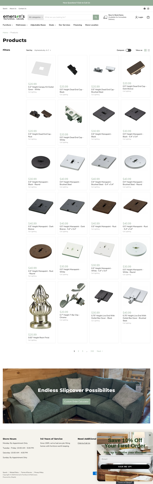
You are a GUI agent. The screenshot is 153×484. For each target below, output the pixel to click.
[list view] (148, 50)
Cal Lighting (32, 92)
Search (5, 9)
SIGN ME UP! (125, 467)
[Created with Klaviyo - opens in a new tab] (125, 482)
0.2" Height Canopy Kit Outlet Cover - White (41, 88)
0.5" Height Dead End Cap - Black (71, 90)
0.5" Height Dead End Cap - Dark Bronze (134, 87)
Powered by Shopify (9, 477)
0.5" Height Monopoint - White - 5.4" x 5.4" (101, 269)
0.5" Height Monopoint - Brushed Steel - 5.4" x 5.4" (102, 183)
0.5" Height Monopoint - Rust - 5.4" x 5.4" (135, 227)
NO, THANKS (125, 473)
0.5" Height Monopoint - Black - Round (38, 183)
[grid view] (145, 50)
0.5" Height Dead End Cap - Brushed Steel (103, 90)
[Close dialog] (150, 435)
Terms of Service (26, 472)
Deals (52, 25)
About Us (13, 9)
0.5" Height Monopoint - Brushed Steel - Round (133, 183)
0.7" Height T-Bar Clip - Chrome (70, 316)
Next (99, 351)
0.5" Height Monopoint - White (70, 270)
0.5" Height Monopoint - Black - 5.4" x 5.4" (133, 135)
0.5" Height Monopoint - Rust (103, 226)
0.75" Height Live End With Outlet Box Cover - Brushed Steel (134, 318)
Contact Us (22, 9)
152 (92, 351)
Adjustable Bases (38, 25)
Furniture (7, 25)
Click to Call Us (84, 443)
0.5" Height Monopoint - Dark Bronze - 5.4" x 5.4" (72, 227)
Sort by (29, 50)
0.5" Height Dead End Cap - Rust (40, 135)
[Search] (96, 17)
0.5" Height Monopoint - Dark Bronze (40, 227)
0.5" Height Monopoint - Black (101, 135)
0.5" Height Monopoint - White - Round (133, 270)
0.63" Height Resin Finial (38, 337)
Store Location (91, 25)
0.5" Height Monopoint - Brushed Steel (70, 183)
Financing (77, 25)
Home (5, 33)
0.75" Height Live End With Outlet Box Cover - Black (103, 316)
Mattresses (21, 25)
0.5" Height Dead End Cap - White (71, 138)
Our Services (64, 25)
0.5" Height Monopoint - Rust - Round (40, 272)
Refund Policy (14, 472)
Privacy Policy (38, 472)
